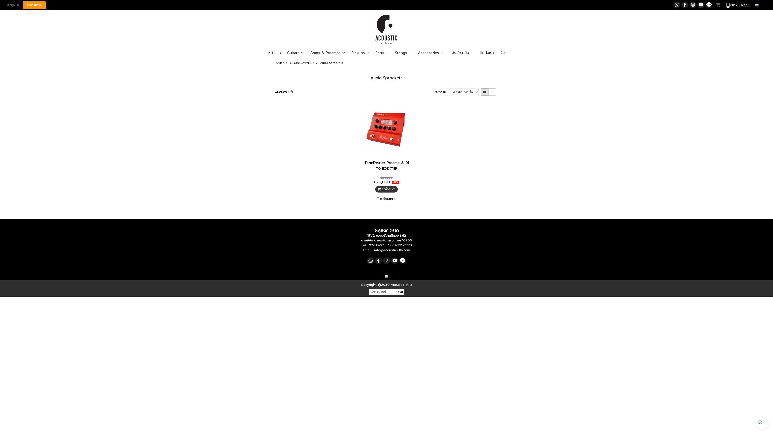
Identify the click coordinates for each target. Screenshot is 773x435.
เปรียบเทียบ (388, 199)
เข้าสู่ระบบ (13, 5)
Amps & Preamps (326, 53)
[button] (762, 424)
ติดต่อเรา (487, 53)
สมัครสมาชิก (34, 5)
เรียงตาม (441, 92)
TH (762, 5)
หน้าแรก (274, 53)
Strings (401, 53)
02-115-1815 (377, 245)
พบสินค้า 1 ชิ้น (284, 92)
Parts (380, 53)
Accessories (429, 53)
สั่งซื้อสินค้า (388, 189)
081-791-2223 (401, 245)
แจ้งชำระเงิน (460, 53)
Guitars (294, 53)
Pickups (358, 53)
